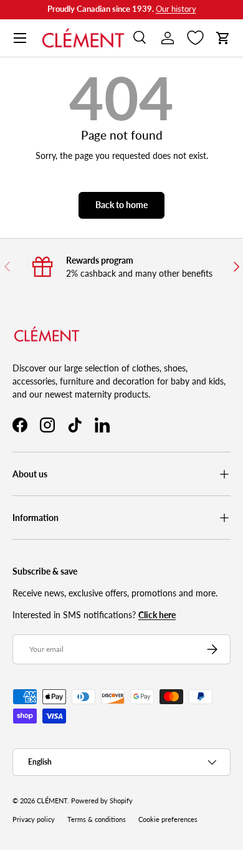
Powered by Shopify (102, 801)
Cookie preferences (168, 819)
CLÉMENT (52, 801)
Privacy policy (33, 819)
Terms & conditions (96, 819)
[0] (195, 38)
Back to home (121, 204)
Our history (176, 9)
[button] (223, 38)
